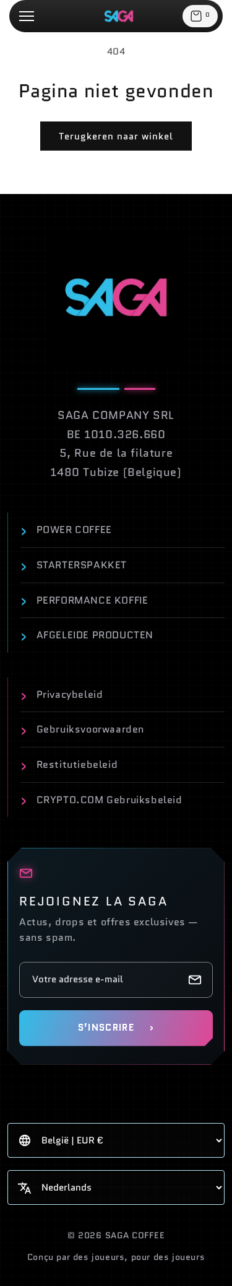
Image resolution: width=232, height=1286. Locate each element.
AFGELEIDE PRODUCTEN (86, 635)
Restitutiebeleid (69, 765)
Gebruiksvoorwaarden (82, 729)
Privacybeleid (61, 695)
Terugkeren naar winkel (116, 136)
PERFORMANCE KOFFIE (84, 600)
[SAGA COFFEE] (116, 298)
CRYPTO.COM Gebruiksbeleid (101, 799)
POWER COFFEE (66, 530)
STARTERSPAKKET (73, 565)
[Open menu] (26, 16)
